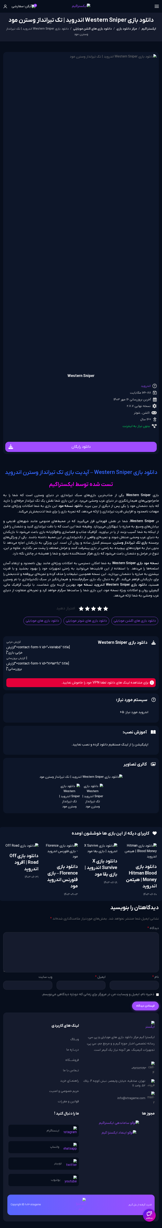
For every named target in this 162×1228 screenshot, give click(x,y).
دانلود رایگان (81, 446)
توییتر (58, 1163)
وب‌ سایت (45, 977)
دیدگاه (153, 928)
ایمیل (100, 977)
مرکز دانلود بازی (126, 29)
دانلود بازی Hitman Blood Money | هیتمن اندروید (141, 876)
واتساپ (54, 1147)
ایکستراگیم (149, 29)
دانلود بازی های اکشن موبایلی (92, 29)
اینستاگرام (53, 1131)
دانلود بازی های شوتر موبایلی (86, 621)
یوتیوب (55, 1180)
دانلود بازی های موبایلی (42, 621)
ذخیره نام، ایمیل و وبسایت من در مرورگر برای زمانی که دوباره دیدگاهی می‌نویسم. (98, 994)
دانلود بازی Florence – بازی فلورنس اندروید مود (62, 876)
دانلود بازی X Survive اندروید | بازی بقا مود (101, 867)
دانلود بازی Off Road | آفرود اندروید (23, 862)
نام (155, 977)
